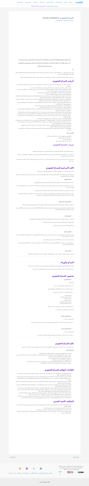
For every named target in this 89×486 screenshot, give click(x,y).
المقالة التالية (12, 457)
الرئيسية (70, 2)
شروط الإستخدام (26, 473)
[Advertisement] (44, 31)
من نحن (14, 473)
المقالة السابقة (76, 457)
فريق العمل (19, 473)
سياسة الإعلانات (34, 473)
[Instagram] (27, 468)
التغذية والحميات (58, 2)
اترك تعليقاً (71, 20)
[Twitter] (34, 468)
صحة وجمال (42, 2)
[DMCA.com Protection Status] (80, 472)
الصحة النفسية (28, 2)
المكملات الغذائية (50, 2)
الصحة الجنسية (20, 2)
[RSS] (20, 468)
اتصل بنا (10, 473)
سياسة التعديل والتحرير (43, 473)
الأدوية (65, 2)
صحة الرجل (35, 2)
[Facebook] (41, 468)
